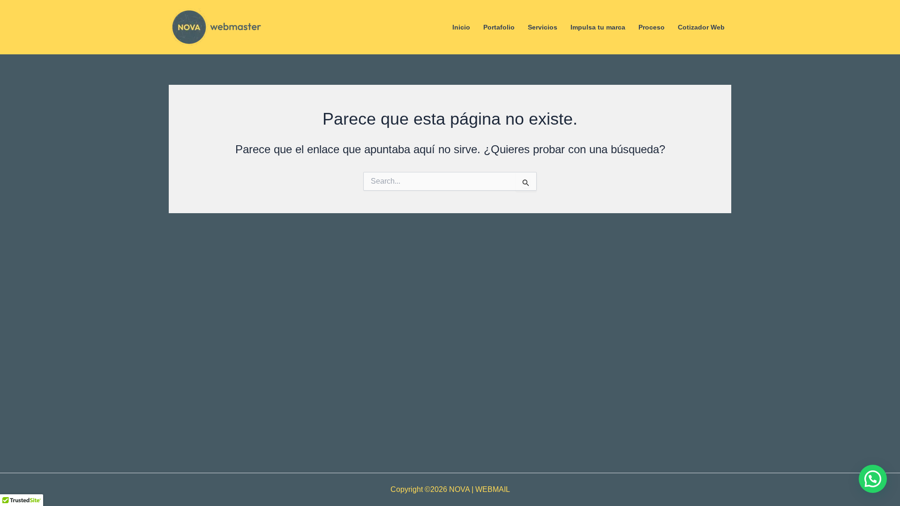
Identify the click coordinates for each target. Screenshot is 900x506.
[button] (873, 479)
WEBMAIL (492, 489)
